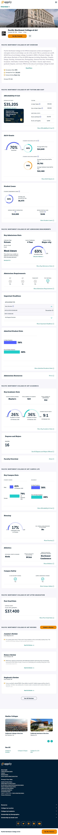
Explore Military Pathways (10, 119)
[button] (30, 36)
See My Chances (17, 36)
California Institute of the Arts (40, 733)
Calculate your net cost (10, 108)
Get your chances (37, 256)
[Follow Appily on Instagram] (18, 823)
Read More (29, 68)
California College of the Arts (14, 733)
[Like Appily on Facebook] (29, 823)
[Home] (6, 2)
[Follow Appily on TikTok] (34, 823)
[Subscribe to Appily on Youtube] (39, 823)
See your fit (7, 260)
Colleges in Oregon (22, 750)
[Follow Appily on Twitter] (23, 823)
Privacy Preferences (6, 794)
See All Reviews (29, 698)
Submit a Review (48, 627)
